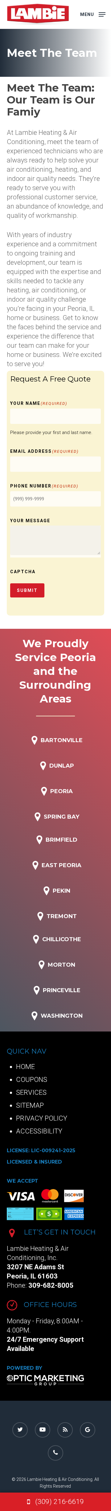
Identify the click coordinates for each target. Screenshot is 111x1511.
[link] (55, 1502)
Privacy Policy (41, 1118)
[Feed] (65, 1430)
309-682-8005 (50, 1285)
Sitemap (30, 1105)
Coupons (31, 1079)
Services (31, 1092)
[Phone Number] (55, 1453)
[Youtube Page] (42, 1430)
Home (25, 1067)
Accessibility (39, 1131)
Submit (27, 590)
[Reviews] (87, 1430)
